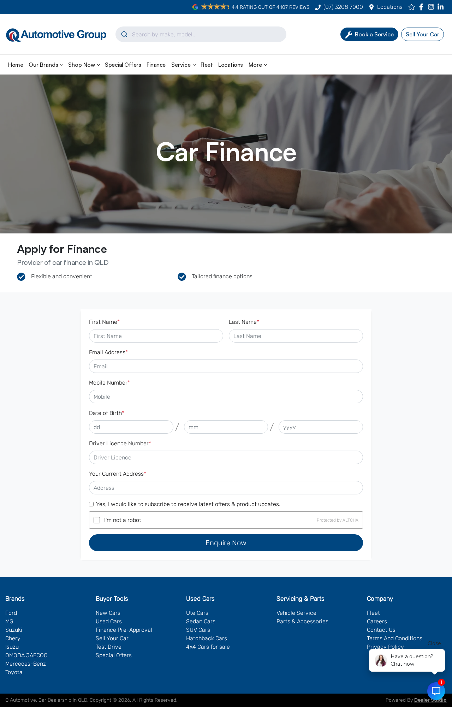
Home (15, 64)
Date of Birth (106, 413)
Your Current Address (117, 473)
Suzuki (13, 629)
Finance (156, 64)
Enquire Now (226, 543)
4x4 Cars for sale (208, 646)
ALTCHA (350, 520)
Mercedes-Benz (25, 663)
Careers (377, 621)
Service (181, 64)
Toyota (14, 672)
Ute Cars (197, 613)
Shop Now (81, 64)
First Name (104, 322)
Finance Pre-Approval (124, 629)
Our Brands (43, 64)
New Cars (108, 613)
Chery (12, 638)
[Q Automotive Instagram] (432, 7)
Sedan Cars (200, 621)
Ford (11, 613)
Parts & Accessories (302, 621)
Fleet (207, 64)
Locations (390, 7)
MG (9, 621)
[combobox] (200, 34)
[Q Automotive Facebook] (422, 7)
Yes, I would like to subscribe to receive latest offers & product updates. (188, 504)
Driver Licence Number (120, 443)
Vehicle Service (296, 613)
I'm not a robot (122, 520)
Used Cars (109, 621)
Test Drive (108, 646)
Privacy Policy (385, 646)
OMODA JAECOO (26, 655)
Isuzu (12, 646)
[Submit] (123, 34)
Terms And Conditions (394, 638)
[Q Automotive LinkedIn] (442, 7)
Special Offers (123, 64)
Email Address (108, 352)
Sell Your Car (112, 638)
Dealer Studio (430, 700)
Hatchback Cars (206, 638)
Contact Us (381, 629)
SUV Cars (198, 629)
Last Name (244, 322)
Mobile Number (109, 382)
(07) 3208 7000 (343, 7)
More (255, 64)
